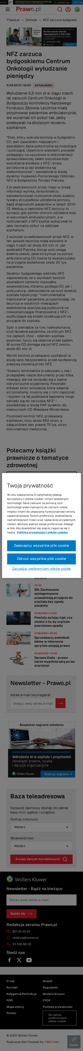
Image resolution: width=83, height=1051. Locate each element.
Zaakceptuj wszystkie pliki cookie (41, 545)
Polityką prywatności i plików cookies (42, 532)
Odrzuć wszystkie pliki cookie (41, 559)
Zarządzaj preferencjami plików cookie (41, 569)
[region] (41, 525)
